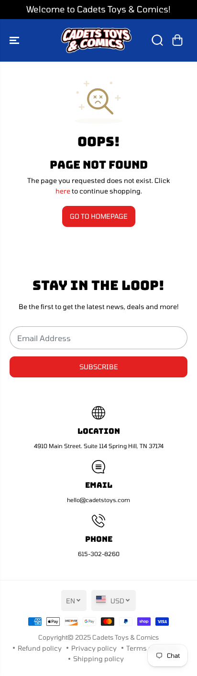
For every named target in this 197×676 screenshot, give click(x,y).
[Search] (157, 40)
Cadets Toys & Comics (125, 637)
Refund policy (40, 648)
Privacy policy (94, 648)
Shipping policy (98, 659)
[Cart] (177, 40)
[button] (15, 40)
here (62, 191)
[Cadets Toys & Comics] (96, 40)
